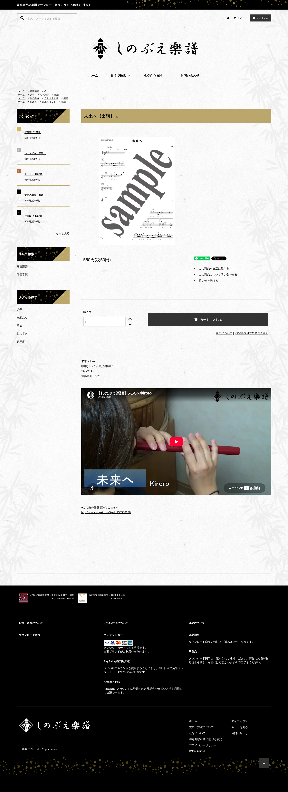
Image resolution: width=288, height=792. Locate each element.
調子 (32, 94)
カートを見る (239, 727)
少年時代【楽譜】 (33, 216)
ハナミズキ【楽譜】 (35, 153)
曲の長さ (34, 98)
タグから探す (153, 75)
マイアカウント (241, 721)
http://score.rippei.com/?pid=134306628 (106, 512)
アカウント (238, 17)
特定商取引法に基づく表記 (251, 333)
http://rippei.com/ (46, 749)
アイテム (262, 17)
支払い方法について (201, 727)
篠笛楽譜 (34, 91)
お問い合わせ (190, 75)
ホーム (93, 75)
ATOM (201, 751)
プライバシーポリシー (202, 745)
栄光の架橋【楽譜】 (35, 195)
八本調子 (44, 94)
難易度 (33, 101)
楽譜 (56, 94)
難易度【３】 (49, 101)
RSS (192, 751)
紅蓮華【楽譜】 (32, 132)
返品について (224, 333)
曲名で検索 (118, 75)
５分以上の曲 (51, 98)
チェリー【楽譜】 (33, 174)
